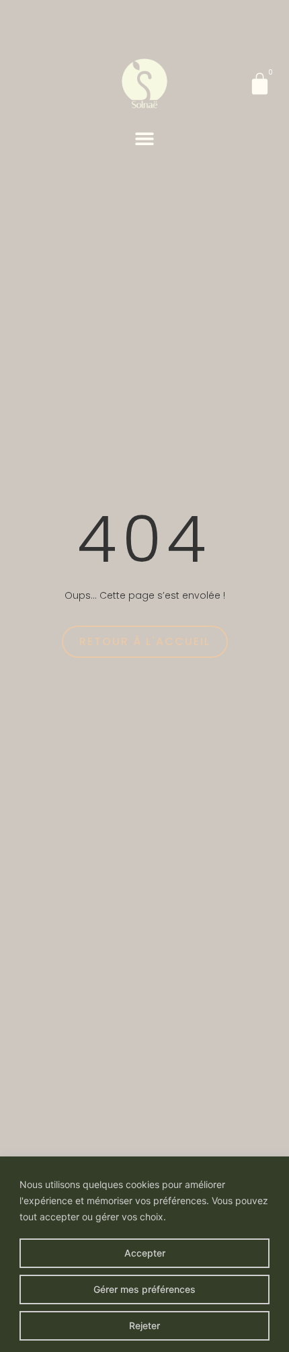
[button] (145, 138)
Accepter (144, 1253)
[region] (144, 1254)
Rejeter (144, 1325)
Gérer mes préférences (144, 1289)
